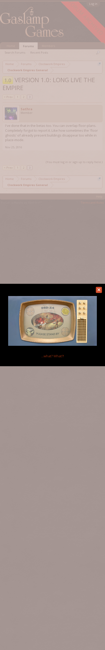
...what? (52, 356)
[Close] (99, 290)
